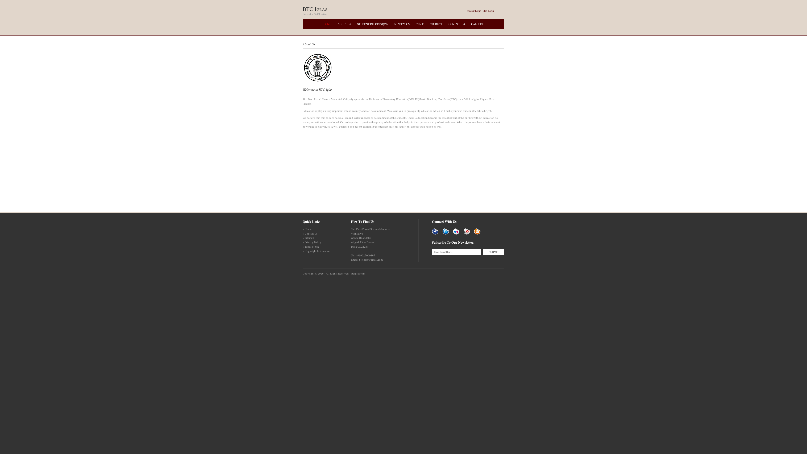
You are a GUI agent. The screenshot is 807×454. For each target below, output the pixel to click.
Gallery (477, 24)
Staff (420, 24)
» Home (307, 229)
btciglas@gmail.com (371, 259)
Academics (402, 24)
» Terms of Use (311, 246)
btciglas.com (358, 273)
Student (436, 24)
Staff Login (488, 10)
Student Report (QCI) (372, 24)
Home (327, 24)
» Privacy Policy (312, 242)
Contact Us (456, 24)
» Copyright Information (316, 251)
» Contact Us (310, 233)
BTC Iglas (315, 8)
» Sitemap (308, 238)
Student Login (474, 10)
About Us (344, 24)
